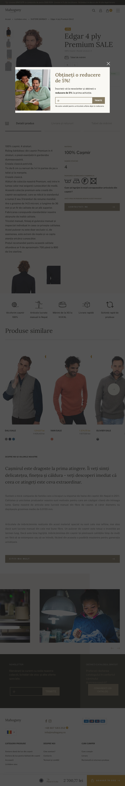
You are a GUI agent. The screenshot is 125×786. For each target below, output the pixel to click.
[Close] (107, 63)
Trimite (98, 100)
